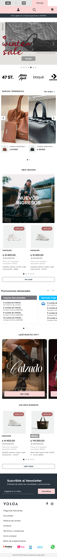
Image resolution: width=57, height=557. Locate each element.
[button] (21, 67)
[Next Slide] (54, 43)
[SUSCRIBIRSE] (46, 491)
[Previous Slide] (3, 43)
